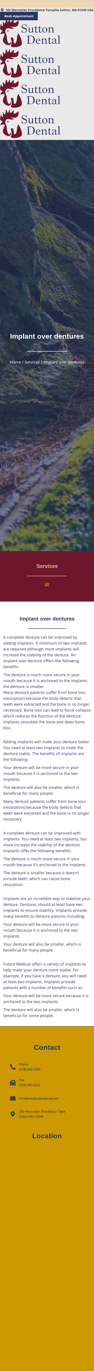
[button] (47, 584)
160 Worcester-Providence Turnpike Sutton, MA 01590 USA (49, 10)
